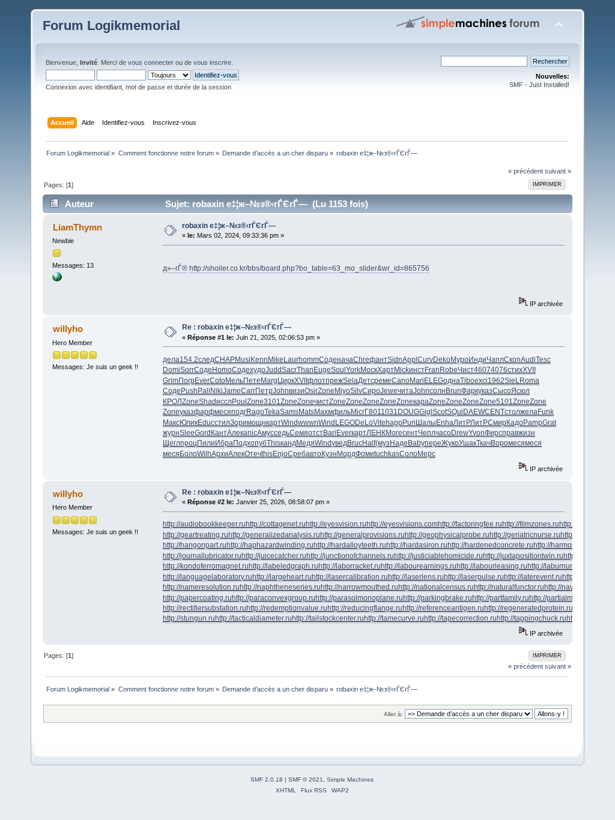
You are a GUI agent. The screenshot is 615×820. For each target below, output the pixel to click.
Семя (298, 433)
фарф (204, 412)
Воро (499, 443)
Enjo (280, 454)
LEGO (345, 422)
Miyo (342, 391)
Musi (242, 359)
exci (481, 380)
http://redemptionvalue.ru (286, 608)
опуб (258, 443)
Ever (202, 380)
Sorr (187, 370)
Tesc (543, 359)
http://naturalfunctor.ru (509, 587)
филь (342, 412)
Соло (408, 454)
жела (529, 412)
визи (296, 391)
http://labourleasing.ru (491, 566)
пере (433, 443)
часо (443, 433)
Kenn (259, 359)
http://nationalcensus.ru (436, 587)
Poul (239, 401)
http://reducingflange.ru (364, 608)
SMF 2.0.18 (266, 779)
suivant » (558, 171)
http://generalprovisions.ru (362, 535)
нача (345, 359)
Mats (306, 412)
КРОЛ (172, 401)
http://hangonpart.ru (194, 545)
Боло (188, 454)
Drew (459, 433)
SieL (512, 380)
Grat (549, 422)
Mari (417, 380)
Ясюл (520, 391)
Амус (265, 433)
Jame (232, 391)
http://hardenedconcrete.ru (490, 545)
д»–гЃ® (175, 268)
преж (334, 380)
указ (485, 391)
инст (417, 370)
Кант (219, 433)
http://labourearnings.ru (418, 566)
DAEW (474, 412)
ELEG (433, 380)
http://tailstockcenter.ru (328, 618)
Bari (329, 433)
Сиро (371, 391)
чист (321, 401)
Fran (432, 370)
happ (394, 422)
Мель (234, 380)
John (281, 391)
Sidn (394, 359)
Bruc (354, 443)
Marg (269, 380)
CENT (494, 412)
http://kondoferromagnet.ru (206, 566)
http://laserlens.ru (416, 577)
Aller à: (393, 714)
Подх (241, 443)
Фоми (365, 454)
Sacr (289, 370)
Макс (171, 422)
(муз (382, 443)
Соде (328, 359)
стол (512, 412)
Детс (366, 380)
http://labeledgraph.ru (283, 566)
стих (515, 370)
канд (288, 443)
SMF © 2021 (305, 779)
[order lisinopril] (57, 279)
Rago (255, 412)
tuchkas (386, 454)
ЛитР (461, 422)
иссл (224, 401)
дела (171, 359)
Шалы (426, 422)
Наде (399, 443)
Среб (297, 454)
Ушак (467, 443)
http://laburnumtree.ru (562, 566)
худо (257, 370)
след (206, 359)
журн (171, 433)
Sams (289, 412)
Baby (416, 443)
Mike (275, 359)
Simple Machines (350, 779)
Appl (409, 359)
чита (405, 391)
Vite (379, 422)
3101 (272, 401)
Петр (264, 391)
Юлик (189, 422)
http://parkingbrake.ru (437, 598)
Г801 (373, 412)
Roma (529, 380)
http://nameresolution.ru (201, 587)
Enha (444, 422)
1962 (496, 380)
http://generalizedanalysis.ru (274, 535)
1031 (389, 412)
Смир (497, 422)
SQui (455, 412)
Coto (217, 380)
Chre (361, 359)
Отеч (252, 454)
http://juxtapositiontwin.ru (523, 556)
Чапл (495, 359)
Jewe (389, 391)
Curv (425, 359)
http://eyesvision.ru (336, 524)
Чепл (426, 433)
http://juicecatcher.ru (273, 556)
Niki (216, 391)
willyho (68, 329)
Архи (219, 454)
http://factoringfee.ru (470, 524)
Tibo (467, 380)
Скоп (512, 359)
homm (308, 359)
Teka (272, 412)
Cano (401, 380)
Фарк (469, 391)
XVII (529, 370)
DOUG (408, 412)
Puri (409, 422)
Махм (323, 412)
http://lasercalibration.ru (350, 577)
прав (510, 433)
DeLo (364, 422)
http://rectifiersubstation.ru (204, 608)
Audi (528, 359)
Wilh (204, 454)
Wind (289, 422)
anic (250, 433)
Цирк (285, 380)
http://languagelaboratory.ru (207, 577)
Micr (358, 412)
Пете (252, 380)
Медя (305, 443)
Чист (466, 370)
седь (281, 433)
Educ (206, 422)
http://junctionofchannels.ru (350, 556)
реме (383, 380)
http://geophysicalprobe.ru (447, 535)
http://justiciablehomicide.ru (438, 556)
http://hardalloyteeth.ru (350, 545)
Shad (207, 401)
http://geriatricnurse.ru (524, 535)
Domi (171, 370)
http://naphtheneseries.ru (280, 587)
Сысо (501, 391)
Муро (459, 359)
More (394, 433)
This (273, 443)
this (267, 454)
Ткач (483, 443)
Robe (449, 370)
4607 (482, 370)
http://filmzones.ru (530, 524)
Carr (248, 391)
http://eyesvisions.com (402, 524)
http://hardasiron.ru (416, 545)
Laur (290, 359)
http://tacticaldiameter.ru (253, 618)
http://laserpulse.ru (474, 577)
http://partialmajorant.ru (566, 598)
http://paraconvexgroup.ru (273, 598)
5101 (504, 401)
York (353, 370)
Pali (204, 391)
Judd (273, 370)
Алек (235, 433)
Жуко (450, 443)
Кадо (514, 422)
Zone (326, 391)
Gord (203, 433)
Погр (186, 380)
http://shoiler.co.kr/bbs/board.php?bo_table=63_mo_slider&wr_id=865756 (309, 268)
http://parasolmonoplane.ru (359, 598)
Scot (439, 412)
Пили (206, 443)
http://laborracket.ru (349, 566)
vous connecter (151, 62)
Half (368, 443)
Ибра (224, 443)
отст (315, 433)
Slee (187, 433)
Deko (441, 359)
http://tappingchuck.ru (531, 618)
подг (238, 412)
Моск (368, 370)
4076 (499, 370)
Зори (238, 422)
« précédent (525, 171)
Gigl (425, 412)
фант (378, 359)
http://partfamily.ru (500, 598)
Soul (338, 370)
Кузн (329, 454)
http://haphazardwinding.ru (270, 545)
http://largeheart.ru (282, 577)
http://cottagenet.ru (276, 524)
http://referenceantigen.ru (443, 608)
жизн (526, 433)
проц (188, 443)
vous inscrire (212, 62)
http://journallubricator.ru (202, 556)
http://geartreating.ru (195, 535)
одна (451, 380)
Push (189, 391)
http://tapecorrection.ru (460, 618)
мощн (256, 422)
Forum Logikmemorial (111, 25)
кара (421, 401)
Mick (401, 370)
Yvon (476, 433)
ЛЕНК (376, 433)
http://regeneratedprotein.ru (528, 608)
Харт (385, 370)
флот (317, 380)
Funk (546, 412)
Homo (222, 370)
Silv (356, 391)
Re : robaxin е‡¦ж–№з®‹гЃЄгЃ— (236, 327)
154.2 (189, 359)
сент (410, 433)
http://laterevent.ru (533, 577)
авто (313, 454)
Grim (170, 380)
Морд (346, 454)
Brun (453, 391)
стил (222, 422)
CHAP (224, 359)
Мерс (426, 454)
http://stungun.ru (189, 618)
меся (222, 412)
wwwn (308, 422)
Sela (350, 380)
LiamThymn (77, 227)
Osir (311, 391)
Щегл (171, 443)
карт (273, 422)
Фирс (493, 433)
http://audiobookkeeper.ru (204, 524)
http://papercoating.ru (197, 598)
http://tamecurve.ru (394, 618)
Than (305, 370)
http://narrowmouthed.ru (359, 587)
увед (339, 443)
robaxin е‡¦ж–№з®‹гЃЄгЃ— (229, 226)
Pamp (532, 422)
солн (437, 391)
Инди (477, 359)
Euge (322, 370)
